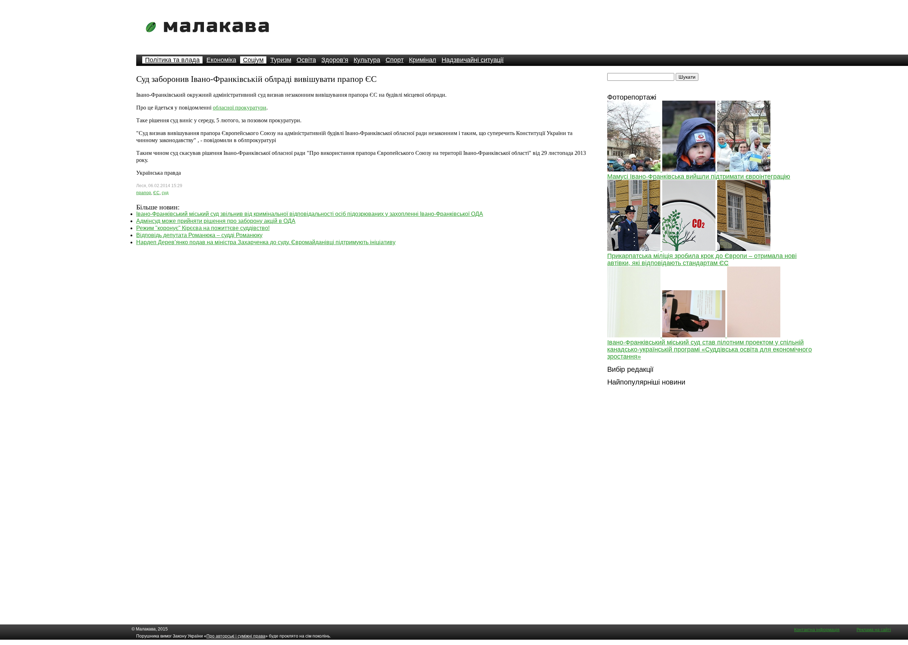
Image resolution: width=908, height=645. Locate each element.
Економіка (221, 59)
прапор (143, 192)
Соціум (253, 59)
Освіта (306, 59)
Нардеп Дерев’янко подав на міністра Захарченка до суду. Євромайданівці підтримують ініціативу (265, 242)
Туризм (280, 59)
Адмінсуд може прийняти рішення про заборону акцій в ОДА (215, 221)
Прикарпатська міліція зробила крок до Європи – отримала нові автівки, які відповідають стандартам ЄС (702, 259)
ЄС (156, 192)
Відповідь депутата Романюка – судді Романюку (199, 235)
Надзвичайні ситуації (473, 59)
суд (165, 192)
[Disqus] (363, 334)
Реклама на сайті (874, 629)
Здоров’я (334, 59)
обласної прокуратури (239, 108)
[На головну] (209, 37)
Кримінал (422, 59)
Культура (367, 59)
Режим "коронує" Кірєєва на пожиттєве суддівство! (203, 228)
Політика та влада (172, 59)
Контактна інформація (817, 629)
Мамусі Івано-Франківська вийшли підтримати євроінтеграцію (698, 176)
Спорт (395, 59)
